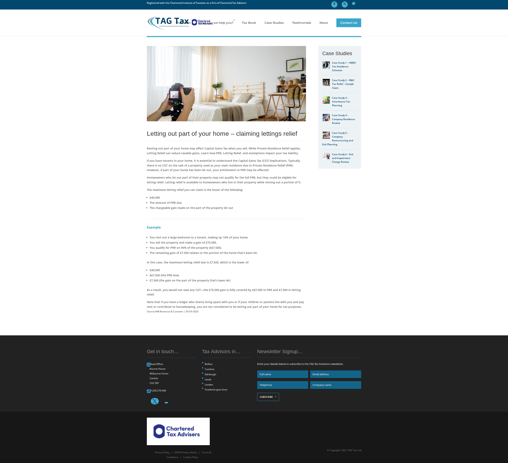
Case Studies (274, 23)
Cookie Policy (190, 457)
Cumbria (209, 369)
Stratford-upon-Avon (216, 389)
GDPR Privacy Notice (185, 452)
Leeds (208, 379)
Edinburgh (210, 374)
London (209, 384)
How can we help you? (216, 23)
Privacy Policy (162, 452)
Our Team (183, 23)
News (323, 23)
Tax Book (249, 23)
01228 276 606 (158, 390)
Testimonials (301, 23)
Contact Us (348, 23)
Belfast (209, 364)
